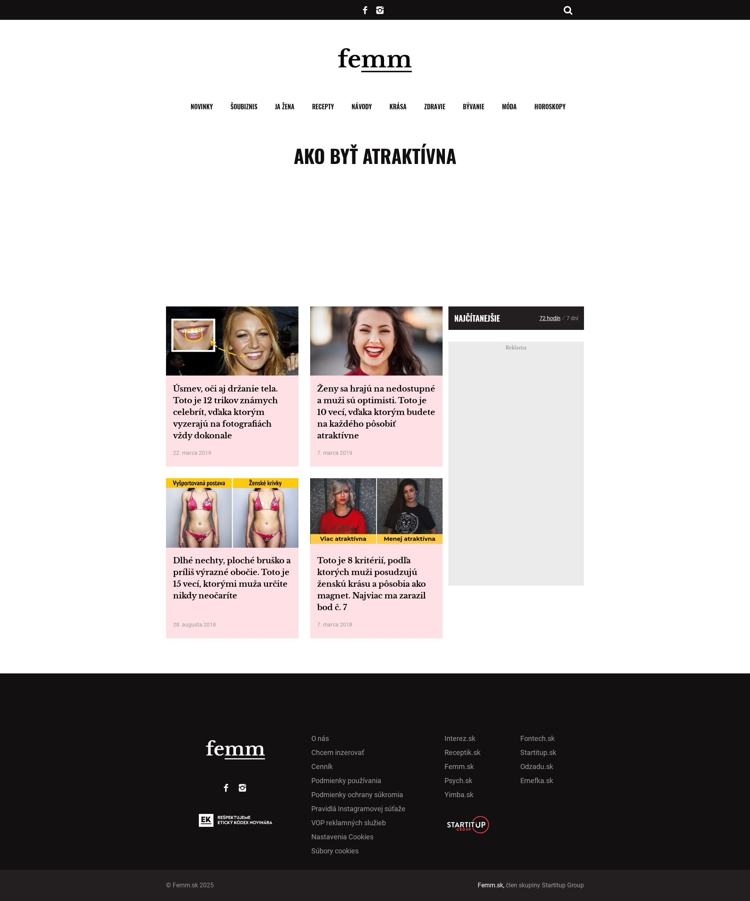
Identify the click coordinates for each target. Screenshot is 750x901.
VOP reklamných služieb (348, 823)
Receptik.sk (462, 752)
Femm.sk (459, 766)
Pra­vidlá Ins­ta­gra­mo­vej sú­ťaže (358, 809)
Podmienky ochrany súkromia (357, 795)
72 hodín (550, 318)
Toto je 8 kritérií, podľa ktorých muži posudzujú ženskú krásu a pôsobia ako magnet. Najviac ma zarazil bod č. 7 (371, 584)
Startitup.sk (538, 752)
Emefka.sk (536, 780)
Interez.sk (460, 738)
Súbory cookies (335, 851)
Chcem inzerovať (337, 752)
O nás (320, 738)
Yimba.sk (459, 795)
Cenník (322, 766)
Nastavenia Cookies (342, 837)
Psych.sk (458, 780)
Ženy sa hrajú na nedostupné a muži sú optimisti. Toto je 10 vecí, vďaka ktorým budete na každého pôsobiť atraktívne (376, 412)
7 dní (572, 318)
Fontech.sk (537, 738)
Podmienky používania (346, 780)
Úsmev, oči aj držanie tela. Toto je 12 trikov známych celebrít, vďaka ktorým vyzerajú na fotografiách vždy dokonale (225, 412)
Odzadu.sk (536, 766)
